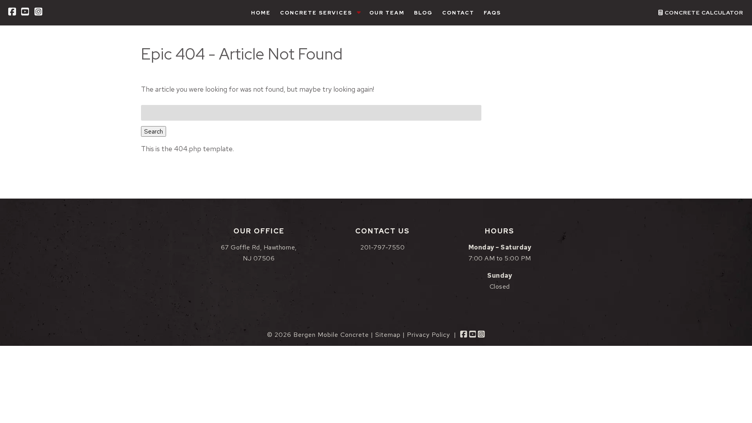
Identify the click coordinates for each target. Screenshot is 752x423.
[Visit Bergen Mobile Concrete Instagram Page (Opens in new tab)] (38, 13)
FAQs (492, 12)
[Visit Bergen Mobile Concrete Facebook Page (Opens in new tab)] (12, 13)
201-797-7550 (382, 247)
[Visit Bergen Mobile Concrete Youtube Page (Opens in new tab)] (25, 13)
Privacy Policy (428, 335)
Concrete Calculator (703, 12)
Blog (423, 12)
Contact (458, 12)
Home (261, 12)
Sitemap (388, 335)
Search (153, 131)
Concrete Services (316, 12)
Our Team (387, 12)
